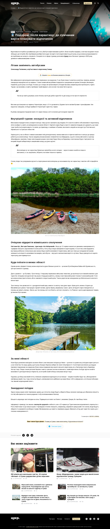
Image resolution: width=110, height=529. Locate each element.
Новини (49, 3)
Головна (13, 8)
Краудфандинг (65, 3)
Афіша (56, 3)
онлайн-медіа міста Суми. (32, 526)
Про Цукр (52, 519)
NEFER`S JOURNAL (94, 416)
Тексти (42, 3)
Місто (13, 31)
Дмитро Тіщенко (33, 42)
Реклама (59, 519)
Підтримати (87, 3)
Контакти (67, 519)
